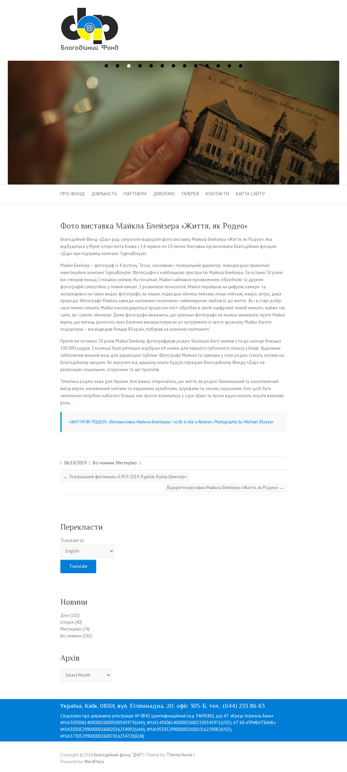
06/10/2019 (75, 463)
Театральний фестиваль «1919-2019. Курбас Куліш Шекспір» (124, 477)
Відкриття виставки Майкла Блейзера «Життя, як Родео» (225, 487)
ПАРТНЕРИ (135, 194)
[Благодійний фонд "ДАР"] (89, 30)
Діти (64, 615)
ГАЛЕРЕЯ (190, 194)
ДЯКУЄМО (164, 194)
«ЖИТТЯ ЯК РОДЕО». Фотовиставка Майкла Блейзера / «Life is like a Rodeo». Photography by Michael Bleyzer (170, 422)
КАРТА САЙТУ (250, 194)
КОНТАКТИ (217, 194)
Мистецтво (126, 463)
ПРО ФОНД (72, 194)
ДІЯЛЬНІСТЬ (104, 194)
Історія (67, 622)
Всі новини (103, 463)
